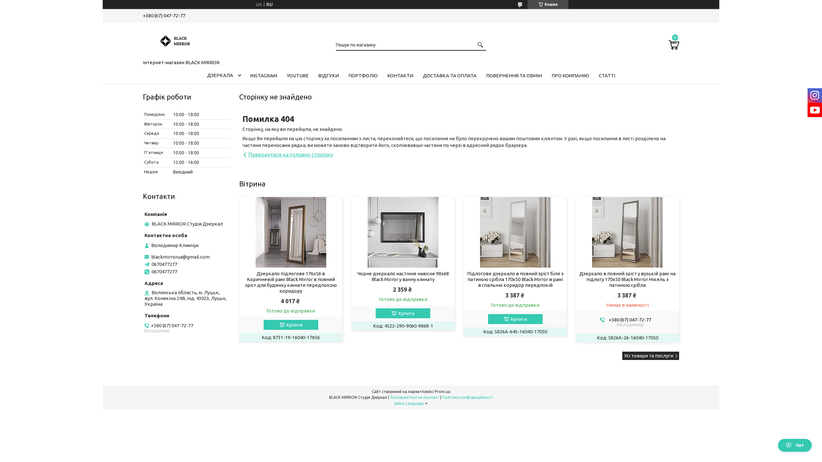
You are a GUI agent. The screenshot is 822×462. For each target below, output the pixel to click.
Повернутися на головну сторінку (291, 154)
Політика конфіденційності (467, 397)
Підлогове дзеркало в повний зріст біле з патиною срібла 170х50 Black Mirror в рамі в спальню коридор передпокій (515, 279)
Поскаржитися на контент (414, 397)
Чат (799, 445)
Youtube (298, 75)
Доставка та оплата (450, 75)
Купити (294, 325)
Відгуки (328, 75)
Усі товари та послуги (648, 355)
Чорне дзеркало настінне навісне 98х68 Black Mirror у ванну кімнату (403, 276)
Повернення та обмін (514, 75)
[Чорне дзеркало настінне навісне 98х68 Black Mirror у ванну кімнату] (403, 232)
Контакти (400, 75)
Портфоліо (363, 75)
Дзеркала (220, 75)
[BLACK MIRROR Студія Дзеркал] (175, 39)
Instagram (263, 75)
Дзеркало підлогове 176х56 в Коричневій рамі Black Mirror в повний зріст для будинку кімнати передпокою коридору (291, 282)
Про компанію (570, 75)
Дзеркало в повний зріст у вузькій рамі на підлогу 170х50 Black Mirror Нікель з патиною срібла (627, 279)
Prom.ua (442, 391)
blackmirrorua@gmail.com (180, 257)
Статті (607, 75)
